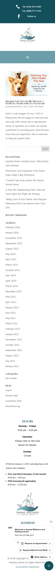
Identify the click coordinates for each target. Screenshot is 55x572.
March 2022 (11, 323)
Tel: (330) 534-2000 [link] (31, 6)
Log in (8, 390)
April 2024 (10, 280)
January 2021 (12, 366)
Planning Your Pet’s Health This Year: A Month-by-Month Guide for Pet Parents (25, 102)
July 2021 (10, 360)
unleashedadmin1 (15, 106)
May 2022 (10, 318)
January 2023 (12, 307)
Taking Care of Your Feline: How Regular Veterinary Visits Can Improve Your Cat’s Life (26, 203)
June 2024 (10, 275)
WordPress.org (12, 406)
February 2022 (12, 328)
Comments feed (13, 400)
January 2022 (12, 334)
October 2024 (12, 270)
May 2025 (10, 254)
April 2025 (10, 259)
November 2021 (13, 339)
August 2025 (12, 248)
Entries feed (11, 395)
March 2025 (11, 264)
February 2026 (12, 227)
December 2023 (13, 291)
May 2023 (10, 296)
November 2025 (13, 237)
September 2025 (13, 243)
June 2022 (10, 312)
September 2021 (13, 350)
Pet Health (39, 106)
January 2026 (12, 232)
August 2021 (12, 355)
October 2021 (12, 344)
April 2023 (10, 302)
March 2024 (11, 286)
